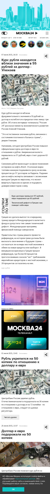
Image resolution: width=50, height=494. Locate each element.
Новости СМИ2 (7, 309)
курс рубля (5, 268)
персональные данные (25, 479)
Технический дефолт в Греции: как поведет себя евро (27, 204)
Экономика (23, 55)
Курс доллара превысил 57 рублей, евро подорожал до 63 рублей (28, 197)
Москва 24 (25, 33)
